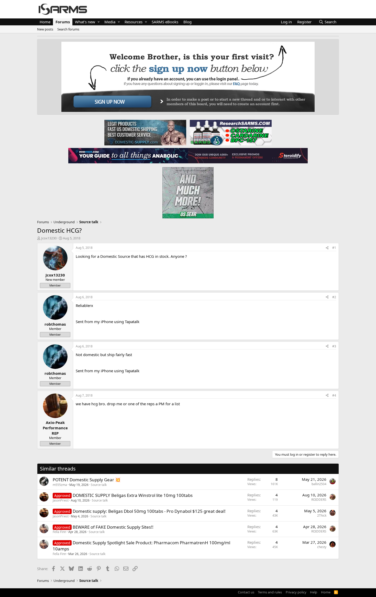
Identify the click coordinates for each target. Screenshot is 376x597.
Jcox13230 (49, 238)
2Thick (321, 515)
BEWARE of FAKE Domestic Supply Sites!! (113, 527)
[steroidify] (248, 155)
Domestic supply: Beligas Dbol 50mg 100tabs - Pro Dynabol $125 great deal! (149, 511)
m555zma (60, 485)
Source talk (99, 485)
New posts (45, 29)
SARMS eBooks (165, 21)
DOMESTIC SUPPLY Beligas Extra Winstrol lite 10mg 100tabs (133, 495)
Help (313, 592)
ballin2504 (319, 484)
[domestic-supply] (145, 132)
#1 (334, 248)
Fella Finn (59, 532)
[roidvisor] (128, 155)
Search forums (68, 29)
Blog (187, 21)
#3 (334, 346)
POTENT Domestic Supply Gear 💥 (86, 480)
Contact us (246, 592)
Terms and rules (270, 592)
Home (45, 21)
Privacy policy (296, 592)
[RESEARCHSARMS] (230, 132)
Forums (63, 21)
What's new (85, 21)
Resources (133, 21)
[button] (98, 21)
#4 (334, 395)
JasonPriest (61, 500)
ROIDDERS (318, 499)
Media (109, 21)
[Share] (327, 248)
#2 (334, 297)
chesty (321, 547)
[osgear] (188, 191)
